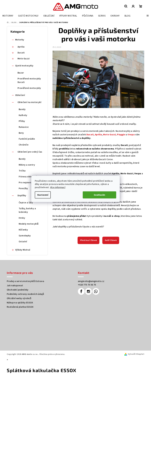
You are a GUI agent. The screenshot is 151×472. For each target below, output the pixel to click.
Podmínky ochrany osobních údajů (25, 294)
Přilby (22, 121)
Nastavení (42, 195)
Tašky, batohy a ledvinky (27, 210)
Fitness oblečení (28, 176)
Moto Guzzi (24, 58)
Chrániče (23, 144)
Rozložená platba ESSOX (20, 307)
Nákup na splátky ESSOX (20, 302)
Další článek (111, 240)
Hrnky (22, 218)
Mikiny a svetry (27, 164)
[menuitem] (8, 15)
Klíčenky (23, 229)
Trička (22, 170)
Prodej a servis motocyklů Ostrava (25, 281)
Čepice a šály (26, 202)
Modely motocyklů (28, 223)
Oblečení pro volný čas (30, 151)
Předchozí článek (88, 240)
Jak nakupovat (15, 285)
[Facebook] (81, 291)
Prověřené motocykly (29, 88)
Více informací (57, 187)
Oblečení (20, 95)
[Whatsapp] (95, 291)
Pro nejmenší (26, 182)
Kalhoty (23, 115)
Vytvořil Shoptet (136, 354)
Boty (21, 133)
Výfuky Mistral (22, 249)
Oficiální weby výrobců (19, 298)
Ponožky (23, 188)
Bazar (21, 72)
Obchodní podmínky (17, 289)
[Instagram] (88, 291)
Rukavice (24, 127)
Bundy (22, 109)
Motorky (19, 39)
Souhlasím (99, 195)
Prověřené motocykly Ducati (29, 80)
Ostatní (23, 241)
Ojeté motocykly (24, 65)
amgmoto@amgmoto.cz (91, 281)
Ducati (21, 52)
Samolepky (25, 235)
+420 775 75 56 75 (87, 284)
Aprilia (21, 46)
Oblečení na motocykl (29, 102)
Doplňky (22, 195)
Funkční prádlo (27, 138)
